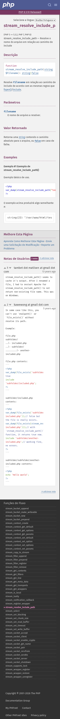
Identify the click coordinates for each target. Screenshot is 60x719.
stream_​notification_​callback (20, 600)
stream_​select (13, 611)
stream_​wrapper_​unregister (19, 677)
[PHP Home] (8, 5)
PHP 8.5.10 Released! (30, 12)
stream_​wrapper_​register (18, 669)
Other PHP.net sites (16, 715)
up (5, 268)
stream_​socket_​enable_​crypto (20, 640)
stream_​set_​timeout (15, 625)
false (35, 73)
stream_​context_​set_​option (19, 541)
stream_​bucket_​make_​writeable (21, 512)
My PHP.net (12, 708)
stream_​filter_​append (16, 556)
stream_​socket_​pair (15, 647)
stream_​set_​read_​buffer (17, 622)
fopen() (8, 89)
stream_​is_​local (13, 592)
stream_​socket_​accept (17, 633)
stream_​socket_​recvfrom (18, 651)
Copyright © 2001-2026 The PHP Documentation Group (23, 697)
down (10, 268)
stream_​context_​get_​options (20, 530)
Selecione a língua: (23, 20)
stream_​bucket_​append (17, 508)
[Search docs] (49, 5)
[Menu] (56, 5)
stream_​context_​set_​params (20, 549)
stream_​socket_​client (16, 636)
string (48, 69)
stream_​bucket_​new (15, 516)
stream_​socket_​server (16, 658)
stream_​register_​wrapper (18, 603)
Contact (26, 708)
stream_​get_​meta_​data (17, 581)
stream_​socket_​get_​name (18, 644)
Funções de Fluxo (14, 503)
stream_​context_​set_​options (20, 545)
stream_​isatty (12, 596)
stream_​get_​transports (17, 585)
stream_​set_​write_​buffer (18, 629)
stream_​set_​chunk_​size (17, 618)
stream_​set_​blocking (16, 614)
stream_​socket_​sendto (17, 655)
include (17, 89)
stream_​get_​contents (16, 570)
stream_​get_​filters (14, 574)
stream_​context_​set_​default (19, 538)
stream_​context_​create (17, 523)
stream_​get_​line (13, 578)
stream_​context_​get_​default (19, 527)
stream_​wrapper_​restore (18, 673)
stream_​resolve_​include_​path (20, 607)
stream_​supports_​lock (16, 666)
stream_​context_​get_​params (20, 534)
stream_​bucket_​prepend (17, 519)
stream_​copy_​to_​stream (17, 552)
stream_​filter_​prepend (16, 559)
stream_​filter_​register (16, 563)
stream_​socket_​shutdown (18, 662)
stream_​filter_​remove (16, 567)
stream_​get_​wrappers (16, 589)
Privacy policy (38, 715)
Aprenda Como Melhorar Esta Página (24, 241)
